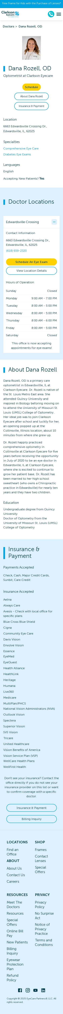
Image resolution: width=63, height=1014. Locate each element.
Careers (13, 881)
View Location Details (31, 271)
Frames (41, 850)
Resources (15, 913)
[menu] (59, 14)
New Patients (17, 942)
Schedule (31, 87)
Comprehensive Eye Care (21, 148)
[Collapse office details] (54, 222)
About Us (14, 868)
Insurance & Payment (31, 106)
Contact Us (16, 875)
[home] (10, 14)
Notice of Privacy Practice (42, 929)
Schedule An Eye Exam (31, 262)
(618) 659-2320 (16, 251)
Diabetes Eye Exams (17, 154)
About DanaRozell (31, 96)
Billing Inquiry (31, 819)
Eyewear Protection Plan (15, 964)
